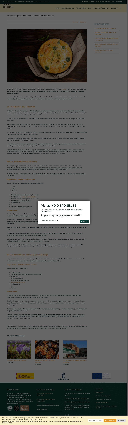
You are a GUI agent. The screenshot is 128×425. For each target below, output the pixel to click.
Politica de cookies (36, 419)
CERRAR (84, 221)
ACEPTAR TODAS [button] (110, 420)
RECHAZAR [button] (121, 420)
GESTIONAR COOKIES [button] (95, 420)
